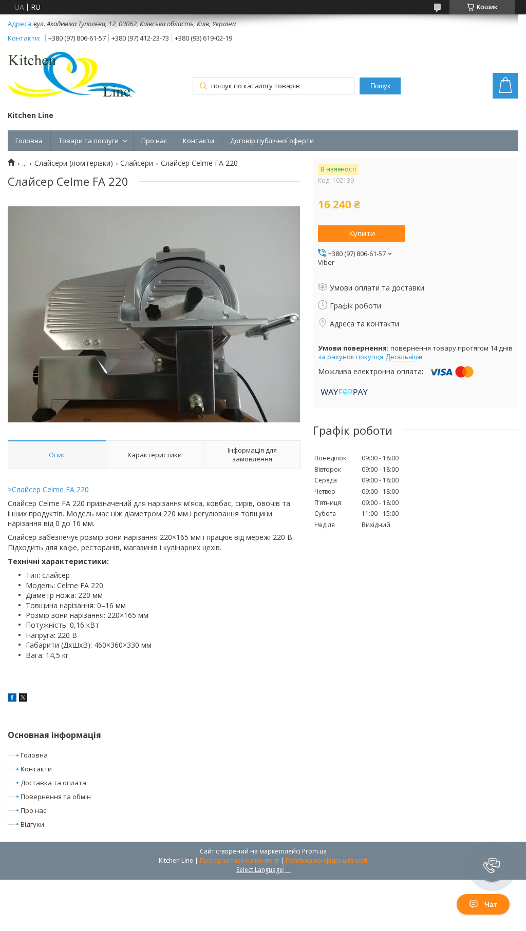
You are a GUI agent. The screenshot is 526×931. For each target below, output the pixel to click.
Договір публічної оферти (272, 140)
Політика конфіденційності (326, 860)
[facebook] (12, 699)
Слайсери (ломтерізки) (73, 163)
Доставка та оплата (53, 782)
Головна (29, 140)
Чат (490, 904)
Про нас (154, 140)
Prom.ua (314, 851)
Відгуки (32, 824)
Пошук (380, 86)
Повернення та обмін (56, 796)
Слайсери (136, 163)
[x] (23, 699)
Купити (362, 233)
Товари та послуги (89, 140)
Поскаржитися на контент (239, 860)
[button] (492, 866)
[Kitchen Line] (72, 77)
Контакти (198, 140)
